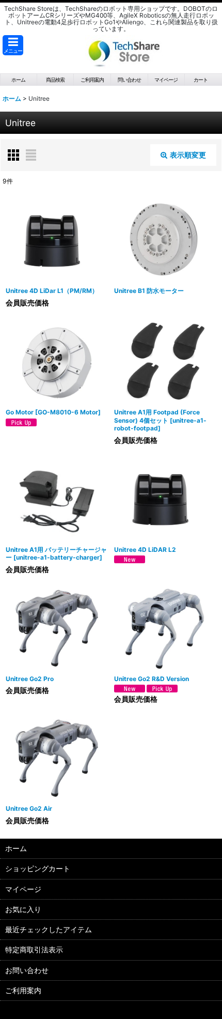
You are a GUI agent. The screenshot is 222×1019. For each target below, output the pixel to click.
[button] (13, 45)
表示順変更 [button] (188, 154)
